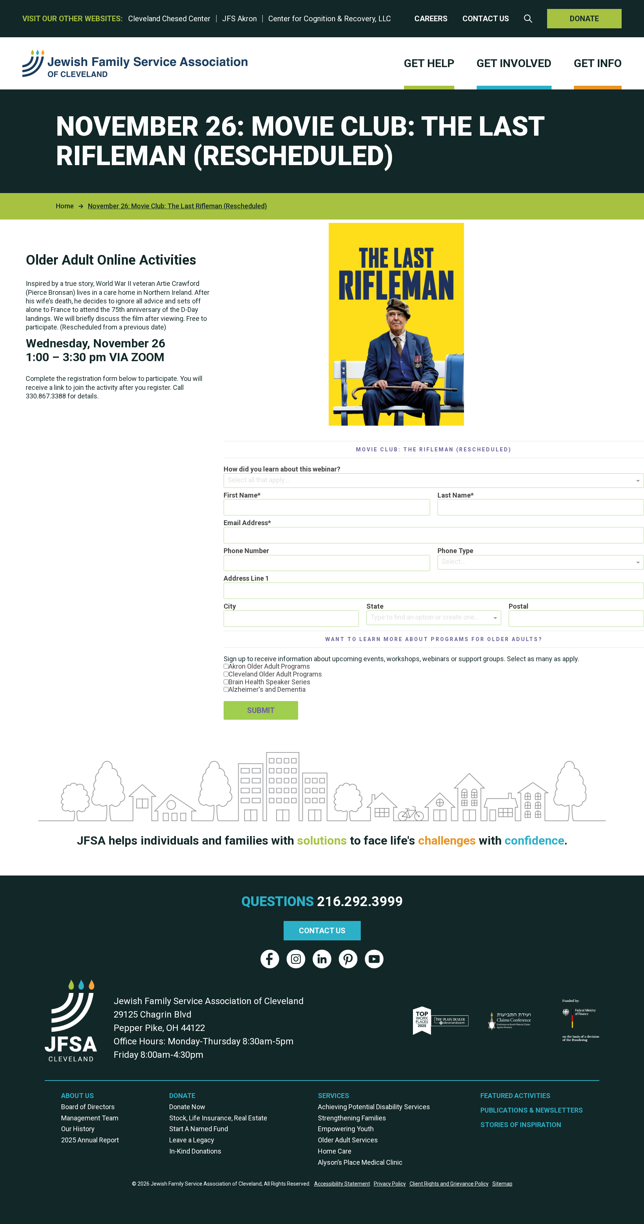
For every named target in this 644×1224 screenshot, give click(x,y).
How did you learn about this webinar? (282, 469)
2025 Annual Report (90, 1140)
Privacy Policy (390, 1184)
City (230, 606)
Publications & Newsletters (531, 1110)
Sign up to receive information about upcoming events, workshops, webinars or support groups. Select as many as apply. (401, 659)
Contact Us (486, 19)
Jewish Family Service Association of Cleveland (134, 63)
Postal (518, 606)
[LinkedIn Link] (322, 959)
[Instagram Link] (296, 959)
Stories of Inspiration (520, 1125)
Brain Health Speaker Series (269, 682)
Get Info (598, 63)
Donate (584, 18)
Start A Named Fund (198, 1129)
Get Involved (514, 63)
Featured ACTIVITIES (515, 1096)
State (374, 606)
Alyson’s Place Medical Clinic (360, 1162)
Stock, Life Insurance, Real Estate (218, 1118)
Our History (78, 1129)
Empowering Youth (346, 1129)
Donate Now (187, 1107)
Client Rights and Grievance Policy (449, 1184)
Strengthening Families (352, 1118)
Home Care (334, 1151)
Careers (431, 19)
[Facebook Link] (270, 959)
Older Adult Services (348, 1140)
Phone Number (246, 551)
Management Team (90, 1118)
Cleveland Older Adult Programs (275, 674)
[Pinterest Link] (348, 959)
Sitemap (502, 1184)
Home (65, 206)
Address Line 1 (246, 578)
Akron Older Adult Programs (269, 666)
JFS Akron (239, 18)
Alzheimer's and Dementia (267, 689)
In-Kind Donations (195, 1151)
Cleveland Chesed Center (169, 18)
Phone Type (455, 551)
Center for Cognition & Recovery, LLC (329, 18)
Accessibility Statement (342, 1184)
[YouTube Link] (374, 959)
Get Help (429, 63)
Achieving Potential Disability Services (374, 1107)
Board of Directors (88, 1107)
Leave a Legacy (191, 1140)
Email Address (246, 523)
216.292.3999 (360, 901)
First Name (241, 495)
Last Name (454, 495)
